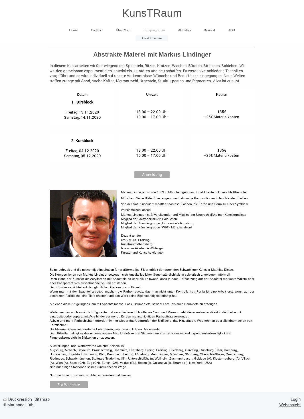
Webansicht (290, 404)
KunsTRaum (152, 13)
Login (296, 399)
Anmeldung (152, 174)
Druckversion (20, 399)
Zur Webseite (68, 384)
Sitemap (42, 399)
